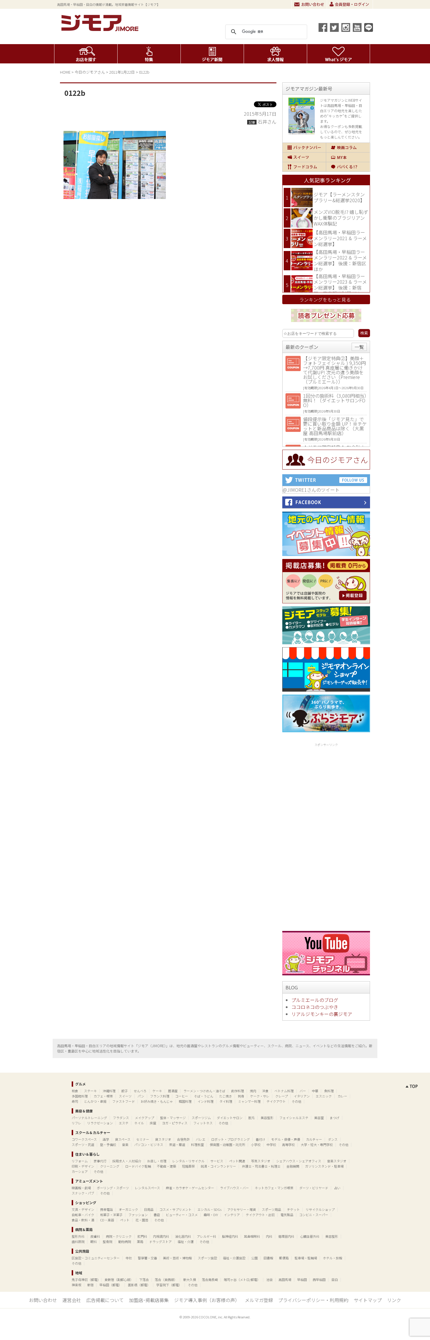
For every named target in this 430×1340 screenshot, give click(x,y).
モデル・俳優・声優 (285, 1139)
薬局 (140, 1241)
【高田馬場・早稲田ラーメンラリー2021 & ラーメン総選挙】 (340, 238)
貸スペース (122, 1139)
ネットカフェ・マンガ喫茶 (274, 1187)
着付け (260, 1139)
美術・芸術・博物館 (177, 1258)
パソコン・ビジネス (148, 1144)
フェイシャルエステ (293, 1117)
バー (303, 1090)
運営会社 (71, 1299)
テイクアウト (276, 1101)
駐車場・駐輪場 (306, 1258)
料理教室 (197, 1144)
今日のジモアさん (90, 72)
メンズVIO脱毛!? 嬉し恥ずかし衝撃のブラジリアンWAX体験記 (341, 217)
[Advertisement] (326, 836)
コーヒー (181, 1096)
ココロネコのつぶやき (314, 1006)
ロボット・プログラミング (230, 1139)
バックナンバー (304, 147)
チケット (293, 1209)
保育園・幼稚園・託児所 (227, 1144)
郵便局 (284, 1258)
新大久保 (189, 1279)
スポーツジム (201, 1117)
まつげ (334, 1117)
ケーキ (157, 1090)
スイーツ (304, 157)
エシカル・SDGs (209, 1209)
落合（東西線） (166, 1279)
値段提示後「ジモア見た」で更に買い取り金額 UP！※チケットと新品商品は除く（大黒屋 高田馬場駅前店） (335, 426)
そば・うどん (203, 1096)
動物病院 (124, 1241)
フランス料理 (159, 1096)
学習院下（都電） (169, 1284)
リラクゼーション (100, 1123)
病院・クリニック (119, 1236)
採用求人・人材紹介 (126, 1161)
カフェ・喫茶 (103, 1096)
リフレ (76, 1123)
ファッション (138, 1214)
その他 (296, 1101)
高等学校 (288, 1144)
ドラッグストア (160, 1241)
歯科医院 (78, 1241)
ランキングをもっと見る (325, 299)
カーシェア (80, 1171)
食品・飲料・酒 (83, 1220)
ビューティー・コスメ (182, 1214)
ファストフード (123, 1101)
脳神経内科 (230, 1236)
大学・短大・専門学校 (317, 1144)
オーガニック (128, 1209)
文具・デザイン (83, 1209)
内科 (269, 1236)
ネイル (139, 1123)
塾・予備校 (108, 1144)
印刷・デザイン (83, 1166)
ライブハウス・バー (234, 1187)
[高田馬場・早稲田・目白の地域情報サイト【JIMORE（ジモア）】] (100, 29)
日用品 (149, 1209)
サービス (216, 1161)
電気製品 (287, 1214)
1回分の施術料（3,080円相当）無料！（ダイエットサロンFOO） (335, 400)
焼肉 (253, 1090)
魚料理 (329, 1090)
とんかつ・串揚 (95, 1101)
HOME (65, 72)
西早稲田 (319, 1279)
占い (337, 1187)
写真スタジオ (260, 1161)
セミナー (142, 1139)
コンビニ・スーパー (313, 1214)
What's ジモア (338, 53)
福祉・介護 (186, 1241)
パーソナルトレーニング (89, 1117)
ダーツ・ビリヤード (313, 1187)
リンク (394, 1299)
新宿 (90, 1284)
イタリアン (302, 1096)
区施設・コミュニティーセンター (96, 1258)
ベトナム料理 (284, 1090)
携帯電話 (106, 1209)
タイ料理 (225, 1101)
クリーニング (109, 1166)
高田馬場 (284, 1279)
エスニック (324, 1096)
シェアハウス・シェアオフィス (298, 1161)
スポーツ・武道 (83, 1144)
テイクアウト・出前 (260, 1214)
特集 (149, 53)
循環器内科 (286, 1236)
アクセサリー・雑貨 (241, 1209)
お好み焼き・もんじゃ (157, 1101)
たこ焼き (225, 1096)
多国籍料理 (80, 1096)
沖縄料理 (109, 1090)
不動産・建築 (166, 1166)
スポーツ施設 (207, 1258)
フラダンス (121, 1117)
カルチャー (314, 1139)
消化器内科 (183, 1236)
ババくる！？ (348, 167)
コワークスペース (84, 1139)
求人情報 (275, 53)
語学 (106, 1139)
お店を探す (85, 53)
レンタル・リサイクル (188, 1161)
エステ (123, 1123)
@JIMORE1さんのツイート (311, 489)
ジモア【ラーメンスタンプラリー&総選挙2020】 (339, 197)
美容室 (319, 1117)
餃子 (124, 1090)
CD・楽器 (107, 1220)
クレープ (281, 1096)
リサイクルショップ (320, 1209)
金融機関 (292, 1166)
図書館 (268, 1258)
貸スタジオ (163, 1139)
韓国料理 (185, 1101)
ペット (125, 1220)
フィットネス (203, 1123)
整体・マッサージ (173, 1117)
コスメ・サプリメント (175, 1209)
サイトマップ (368, 1299)
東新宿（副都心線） (118, 1279)
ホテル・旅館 (332, 1258)
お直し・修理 (156, 1161)
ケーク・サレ (259, 1096)
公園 (254, 1258)
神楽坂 (76, 1284)
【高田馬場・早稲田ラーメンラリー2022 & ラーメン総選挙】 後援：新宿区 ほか (340, 260)
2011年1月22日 (122, 72)
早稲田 (302, 1279)
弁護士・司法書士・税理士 (261, 1166)
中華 (315, 1090)
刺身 (241, 1096)
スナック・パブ (83, 1193)
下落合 (144, 1279)
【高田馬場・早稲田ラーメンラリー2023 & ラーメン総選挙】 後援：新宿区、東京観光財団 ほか (340, 285)
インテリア (232, 1214)
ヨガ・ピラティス (175, 1123)
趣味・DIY (211, 1214)
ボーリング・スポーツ (113, 1187)
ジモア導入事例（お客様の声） (207, 1299)
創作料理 (237, 1090)
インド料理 (205, 1101)
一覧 (359, 346)
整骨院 (107, 1241)
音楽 (125, 1144)
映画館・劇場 (81, 1187)
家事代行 (100, 1161)
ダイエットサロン (229, 1117)
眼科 (93, 1241)
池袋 (269, 1279)
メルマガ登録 (259, 1299)
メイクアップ (144, 1117)
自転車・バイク (83, 1214)
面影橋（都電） (139, 1284)
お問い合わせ (309, 4)
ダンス (333, 1139)
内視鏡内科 (161, 1236)
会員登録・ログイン (350, 4)
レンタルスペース (147, 1187)
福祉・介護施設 (234, 1258)
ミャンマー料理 (249, 1101)
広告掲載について (105, 1299)
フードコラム (304, 167)
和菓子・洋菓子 (111, 1214)
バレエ (200, 1139)
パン (140, 1096)
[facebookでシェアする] (323, 27)
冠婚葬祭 (188, 1166)
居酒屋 (173, 1090)
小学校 (256, 1144)
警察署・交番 (147, 1258)
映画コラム (348, 147)
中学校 (271, 1144)
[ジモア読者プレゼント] (326, 322)
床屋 (153, 1123)
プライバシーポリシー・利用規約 (313, 1299)
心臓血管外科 (309, 1236)
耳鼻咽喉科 (252, 1236)
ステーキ (90, 1090)
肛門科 (142, 1236)
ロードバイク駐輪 (138, 1166)
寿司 (75, 1101)
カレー (342, 1096)
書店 (157, 1214)
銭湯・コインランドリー (218, 1166)
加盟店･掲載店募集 (149, 1299)
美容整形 (267, 1117)
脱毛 (251, 1117)
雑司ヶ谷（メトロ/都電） (242, 1279)
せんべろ (140, 1090)
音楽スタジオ (336, 1161)
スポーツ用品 (271, 1209)
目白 (334, 1279)
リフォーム (80, 1161)
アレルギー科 (206, 1236)
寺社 (128, 1258)
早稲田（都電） (110, 1284)
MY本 (348, 157)
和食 (75, 1090)
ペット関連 (237, 1161)
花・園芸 (141, 1220)
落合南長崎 (210, 1279)
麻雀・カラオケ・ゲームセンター (190, 1187)
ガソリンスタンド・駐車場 (324, 1166)
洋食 (265, 1090)
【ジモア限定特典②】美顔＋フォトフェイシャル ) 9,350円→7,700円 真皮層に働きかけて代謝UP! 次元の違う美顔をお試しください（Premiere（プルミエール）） (334, 370)
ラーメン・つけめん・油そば (204, 1090)
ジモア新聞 (212, 53)
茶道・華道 (177, 1144)
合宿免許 (183, 1139)
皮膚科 (95, 1236)
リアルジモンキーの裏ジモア (321, 1013)
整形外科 (78, 1236)
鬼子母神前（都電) (85, 1279)
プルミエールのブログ (314, 999)
